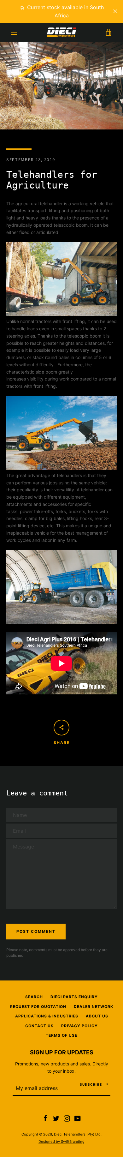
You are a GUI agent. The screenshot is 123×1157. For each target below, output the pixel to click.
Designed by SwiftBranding (61, 1141)
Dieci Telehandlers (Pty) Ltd (77, 1134)
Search (34, 996)
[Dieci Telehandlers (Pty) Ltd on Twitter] (56, 1118)
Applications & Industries (46, 1016)
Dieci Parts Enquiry (74, 996)
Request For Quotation (38, 1006)
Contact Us (39, 1025)
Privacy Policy (79, 1025)
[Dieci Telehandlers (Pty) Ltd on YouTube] (77, 1118)
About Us (97, 1016)
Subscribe (91, 1084)
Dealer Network (93, 1006)
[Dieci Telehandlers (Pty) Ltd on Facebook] (45, 1118)
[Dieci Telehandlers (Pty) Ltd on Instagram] (67, 1118)
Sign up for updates (61, 1052)
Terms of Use (61, 1035)
